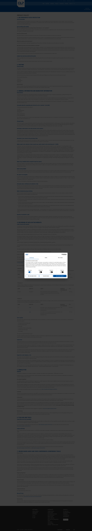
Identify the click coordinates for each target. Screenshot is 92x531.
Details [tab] (46, 257)
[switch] (40, 272)
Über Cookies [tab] (60, 257)
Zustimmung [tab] (32, 257)
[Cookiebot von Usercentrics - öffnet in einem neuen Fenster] (62, 254)
